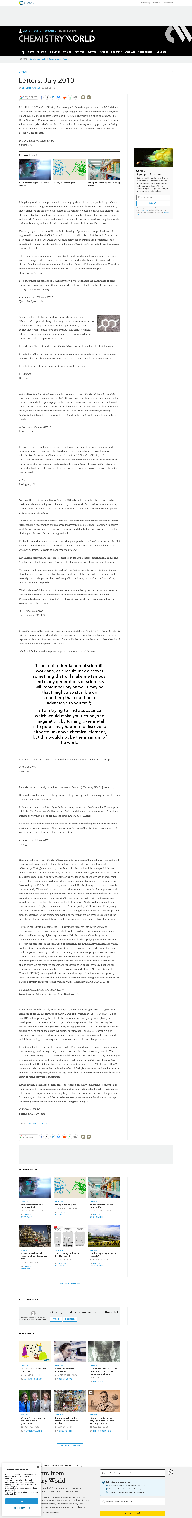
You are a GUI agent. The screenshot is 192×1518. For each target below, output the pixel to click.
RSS (78, 1466)
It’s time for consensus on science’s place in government (33, 1421)
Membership (168, 3)
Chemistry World (31, 88)
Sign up (152, 203)
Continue (130, 1513)
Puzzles (66, 59)
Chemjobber (66, 1431)
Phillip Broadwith (27, 1216)
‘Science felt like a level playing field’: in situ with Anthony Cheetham (102, 1421)
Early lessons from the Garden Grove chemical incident (66, 1421)
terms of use (143, 210)
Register (37, 31)
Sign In (26, 31)
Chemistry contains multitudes (64, 1370)
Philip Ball (99, 1382)
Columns (32, 1124)
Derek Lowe (65, 1379)
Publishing (145, 3)
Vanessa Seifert (33, 1379)
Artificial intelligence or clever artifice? (32, 1205)
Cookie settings (22, 1508)
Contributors (67, 1466)
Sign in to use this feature (108, 91)
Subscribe (50, 31)
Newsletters (35, 59)
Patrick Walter (33, 1431)
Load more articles (69, 1283)
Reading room (55, 59)
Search (92, 31)
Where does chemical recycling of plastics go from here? (34, 1256)
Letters (45, 1124)
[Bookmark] (88, 97)
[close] (120, 91)
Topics (46, 1466)
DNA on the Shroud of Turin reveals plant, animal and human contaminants (103, 1371)
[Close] (38, 1467)
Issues (54, 1466)
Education (156, 3)
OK (21, 1501)
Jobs (44, 59)
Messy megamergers (64, 182)
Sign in (56, 1319)
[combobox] (75, 31)
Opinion (23, 72)
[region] (21, 1489)
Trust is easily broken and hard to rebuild (67, 1254)
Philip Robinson (102, 1431)
